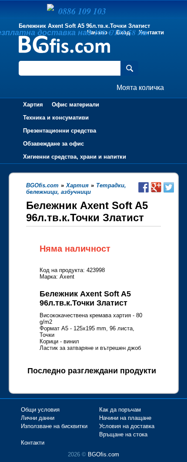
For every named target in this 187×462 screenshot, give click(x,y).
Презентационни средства (59, 130)
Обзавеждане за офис (53, 143)
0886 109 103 (82, 11)
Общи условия (40, 409)
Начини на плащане (125, 418)
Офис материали (75, 104)
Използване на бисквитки (54, 426)
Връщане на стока (123, 434)
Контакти (151, 32)
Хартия (33, 104)
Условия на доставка (126, 426)
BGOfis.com (103, 454)
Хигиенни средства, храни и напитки (74, 156)
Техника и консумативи (56, 117)
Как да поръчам (120, 409)
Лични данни (37, 418)
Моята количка (140, 87)
